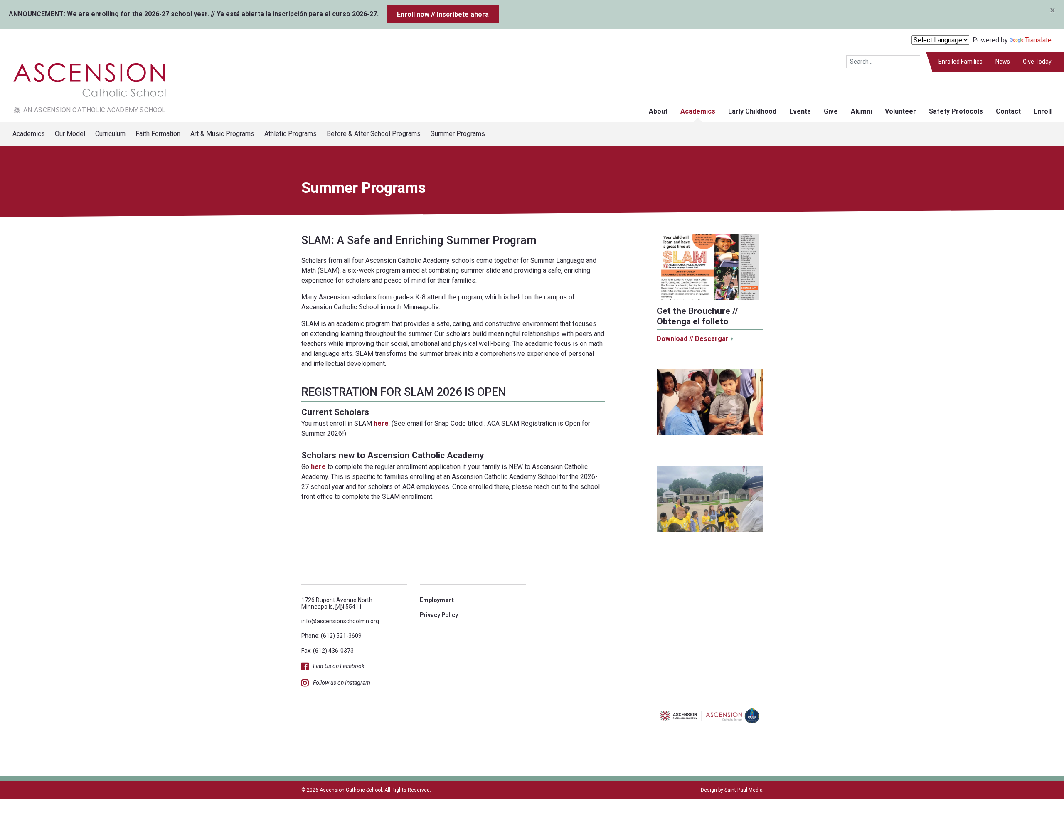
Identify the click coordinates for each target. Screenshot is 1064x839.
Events (800, 111)
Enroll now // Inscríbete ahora (443, 14)
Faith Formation (157, 134)
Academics (697, 111)
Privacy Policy (439, 615)
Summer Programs (458, 134)
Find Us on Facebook (339, 666)
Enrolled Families (960, 61)
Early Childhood (752, 111)
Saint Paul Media (743, 790)
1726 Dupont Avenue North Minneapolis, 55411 (336, 603)
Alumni (861, 111)
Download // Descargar (693, 339)
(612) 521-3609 (341, 635)
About (658, 111)
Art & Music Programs (222, 134)
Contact (1008, 111)
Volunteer (900, 111)
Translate (1038, 40)
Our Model (70, 134)
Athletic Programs (290, 134)
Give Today (1037, 61)
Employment (437, 600)
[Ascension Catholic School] (83, 86)
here (381, 423)
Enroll (1043, 111)
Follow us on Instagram (341, 682)
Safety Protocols (956, 111)
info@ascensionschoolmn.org (340, 621)
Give (831, 111)
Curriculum (110, 134)
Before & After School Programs (374, 134)
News (1002, 61)
